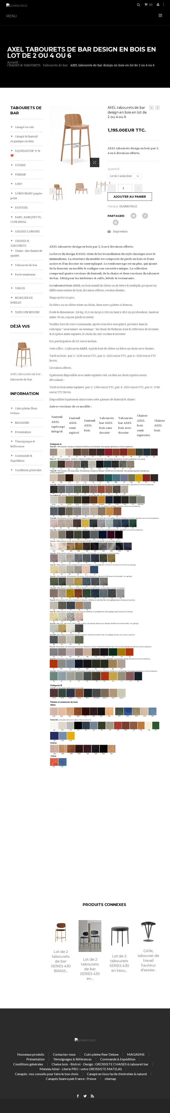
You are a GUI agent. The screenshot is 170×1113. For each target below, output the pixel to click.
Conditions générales (27, 470)
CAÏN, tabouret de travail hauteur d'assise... (148, 960)
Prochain (98, 191)
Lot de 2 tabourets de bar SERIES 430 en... (90, 969)
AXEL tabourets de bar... (26, 374)
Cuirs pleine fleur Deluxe (101, 1054)
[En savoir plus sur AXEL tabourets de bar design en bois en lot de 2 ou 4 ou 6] (23, 354)
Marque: (113, 206)
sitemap (110, 1079)
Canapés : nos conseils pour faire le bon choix (46, 1074)
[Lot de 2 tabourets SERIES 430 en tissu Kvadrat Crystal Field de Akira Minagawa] (119, 934)
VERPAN (20, 174)
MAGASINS (21, 422)
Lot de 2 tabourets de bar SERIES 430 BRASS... (61, 961)
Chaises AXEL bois (159, 425)
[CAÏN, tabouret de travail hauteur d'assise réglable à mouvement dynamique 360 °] (148, 931)
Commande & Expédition (117, 1059)
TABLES (19, 288)
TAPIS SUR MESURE (27, 312)
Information (24, 393)
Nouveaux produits (30, 1054)
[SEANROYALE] (16, 5)
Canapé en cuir (24, 127)
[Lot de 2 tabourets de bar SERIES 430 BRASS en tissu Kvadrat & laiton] (60, 932)
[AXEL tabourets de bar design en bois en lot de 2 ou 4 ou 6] (57, 192)
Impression (120, 231)
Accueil (12, 62)
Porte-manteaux (24, 274)
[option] (60, 951)
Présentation (22, 432)
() (151, 4)
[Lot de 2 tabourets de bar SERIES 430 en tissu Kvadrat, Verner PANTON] (90, 936)
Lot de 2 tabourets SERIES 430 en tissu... (119, 963)
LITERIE (20, 165)
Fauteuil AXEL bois (89, 425)
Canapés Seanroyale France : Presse (71, 1079)
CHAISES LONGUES (27, 231)
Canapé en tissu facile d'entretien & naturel (117, 1074)
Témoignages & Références (72, 1059)
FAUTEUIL (21, 207)
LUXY (18, 183)
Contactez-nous (64, 1054)
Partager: (116, 215)
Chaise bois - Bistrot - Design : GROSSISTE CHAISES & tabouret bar (100, 1064)
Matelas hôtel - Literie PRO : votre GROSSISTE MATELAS (81, 1069)
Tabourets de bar (25, 265)
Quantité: (114, 168)
